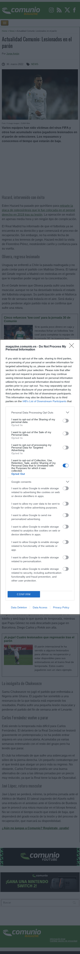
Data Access (40, 607)
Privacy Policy (61, 607)
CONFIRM (24, 594)
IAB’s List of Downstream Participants (44, 401)
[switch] (66, 421)
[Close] (72, 346)
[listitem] (40, 412)
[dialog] (40, 477)
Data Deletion (19, 607)
